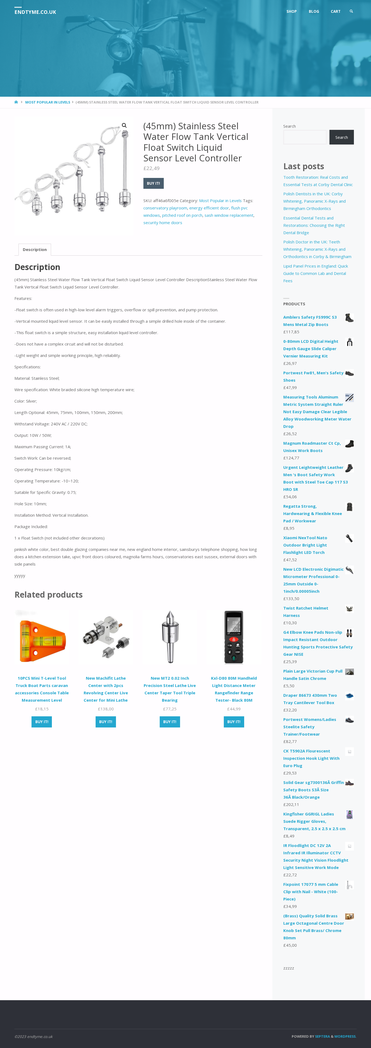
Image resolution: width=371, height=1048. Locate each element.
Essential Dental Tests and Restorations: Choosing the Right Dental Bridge (314, 225)
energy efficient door (209, 208)
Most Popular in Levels (47, 102)
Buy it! (153, 183)
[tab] (34, 250)
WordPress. (345, 1036)
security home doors (162, 222)
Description (35, 249)
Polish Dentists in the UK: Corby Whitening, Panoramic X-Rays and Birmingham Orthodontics (314, 201)
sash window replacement (229, 215)
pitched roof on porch (182, 215)
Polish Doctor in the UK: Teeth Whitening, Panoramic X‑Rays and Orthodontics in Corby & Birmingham (317, 249)
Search (289, 126)
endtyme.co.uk (35, 12)
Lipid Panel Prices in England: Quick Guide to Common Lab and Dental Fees (315, 273)
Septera (322, 1036)
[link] (351, 11)
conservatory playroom (165, 208)
